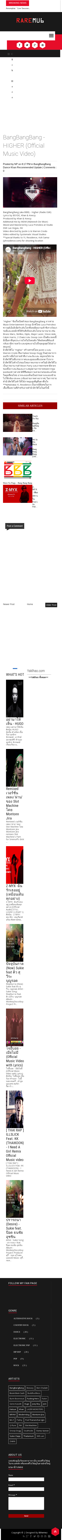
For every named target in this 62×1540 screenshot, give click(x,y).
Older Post (51, 604)
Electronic (20, 1338)
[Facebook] (31, 1536)
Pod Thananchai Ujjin (35, 1420)
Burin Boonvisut (17, 1398)
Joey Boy (36, 1403)
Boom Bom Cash (17, 1393)
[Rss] (23, 1536)
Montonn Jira (38, 1414)
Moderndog (24, 1414)
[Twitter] (34, 1536)
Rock (16, 1365)
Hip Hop (17, 1352)
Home (30, 604)
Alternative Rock (23, 1318)
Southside (28, 1430)
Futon (44, 1398)
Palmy (19, 1420)
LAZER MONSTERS (35, 1409)
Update (38, 167)
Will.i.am (40, 1436)
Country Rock (21, 1325)
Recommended (25, 167)
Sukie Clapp (15, 1436)
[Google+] (27, 1536)
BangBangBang (42, 164)
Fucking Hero (33, 1398)
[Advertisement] (31, 95)
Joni (44, 1403)
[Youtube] (45, 1536)
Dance (7, 167)
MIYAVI (13, 1414)
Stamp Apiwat (42, 1430)
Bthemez (43, 1532)
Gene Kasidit (15, 1403)
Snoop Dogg (15, 1430)
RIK (20, 1425)
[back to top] (55, 1531)
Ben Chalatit (42, 1387)
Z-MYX (12, 1441)
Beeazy (30, 1387)
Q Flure (13, 1425)
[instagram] (49, 1536)
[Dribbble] (41, 1536)
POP (15, 1359)
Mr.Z (12, 1420)
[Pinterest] (38, 1536)
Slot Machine (31, 1425)
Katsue (13, 1409)
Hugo (26, 1403)
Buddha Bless (34, 1393)
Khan (14, 167)
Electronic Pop (22, 1345)
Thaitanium (28, 1436)
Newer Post (9, 604)
